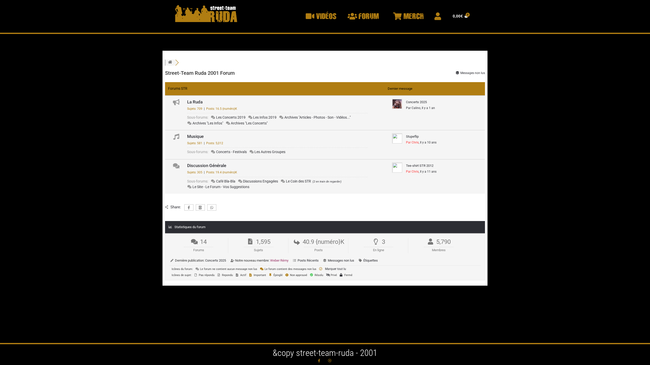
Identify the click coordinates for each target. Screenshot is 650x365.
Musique (195, 136)
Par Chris (412, 142)
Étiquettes (370, 260)
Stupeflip (412, 136)
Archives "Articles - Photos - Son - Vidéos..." (317, 117)
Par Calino (413, 108)
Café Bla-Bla (225, 181)
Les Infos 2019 (265, 117)
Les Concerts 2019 (231, 117)
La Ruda (195, 101)
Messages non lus (341, 260)
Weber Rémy (279, 260)
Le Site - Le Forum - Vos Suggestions (220, 187)
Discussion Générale (206, 165)
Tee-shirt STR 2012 (419, 166)
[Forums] (170, 62)
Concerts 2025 (416, 102)
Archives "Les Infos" (207, 123)
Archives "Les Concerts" (249, 123)
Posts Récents (308, 260)
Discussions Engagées (260, 181)
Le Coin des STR (298, 181)
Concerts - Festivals (231, 152)
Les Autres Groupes (269, 152)
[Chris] (397, 142)
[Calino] (397, 107)
